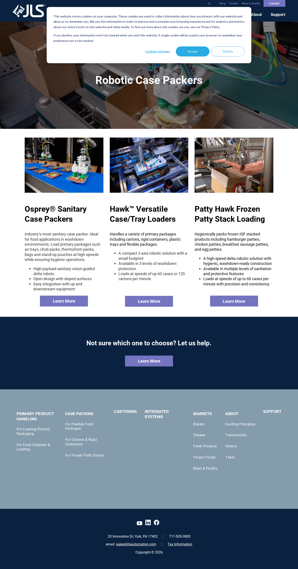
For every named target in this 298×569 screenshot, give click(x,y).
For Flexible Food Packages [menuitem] (79, 426)
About (256, 14)
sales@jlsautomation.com (136, 544)
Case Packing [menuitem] (79, 413)
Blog (223, 3)
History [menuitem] (231, 446)
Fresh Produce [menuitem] (205, 446)
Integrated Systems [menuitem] (157, 414)
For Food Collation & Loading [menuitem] (33, 446)
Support (278, 14)
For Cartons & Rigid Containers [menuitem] (81, 441)
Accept (193, 51)
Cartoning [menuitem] (125, 411)
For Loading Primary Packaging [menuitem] (33, 431)
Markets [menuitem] (202, 413)
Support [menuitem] (272, 411)
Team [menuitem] (230, 457)
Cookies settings (157, 51)
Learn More (64, 301)
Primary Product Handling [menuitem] (35, 416)
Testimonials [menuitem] (236, 435)
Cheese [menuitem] (199, 435)
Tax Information (180, 544)
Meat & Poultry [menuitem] (205, 468)
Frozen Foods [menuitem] (204, 457)
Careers (233, 3)
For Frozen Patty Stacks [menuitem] (84, 455)
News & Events (251, 3)
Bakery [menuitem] (198, 424)
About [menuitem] (232, 413)
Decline (228, 51)
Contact (274, 3)
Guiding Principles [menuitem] (240, 424)
